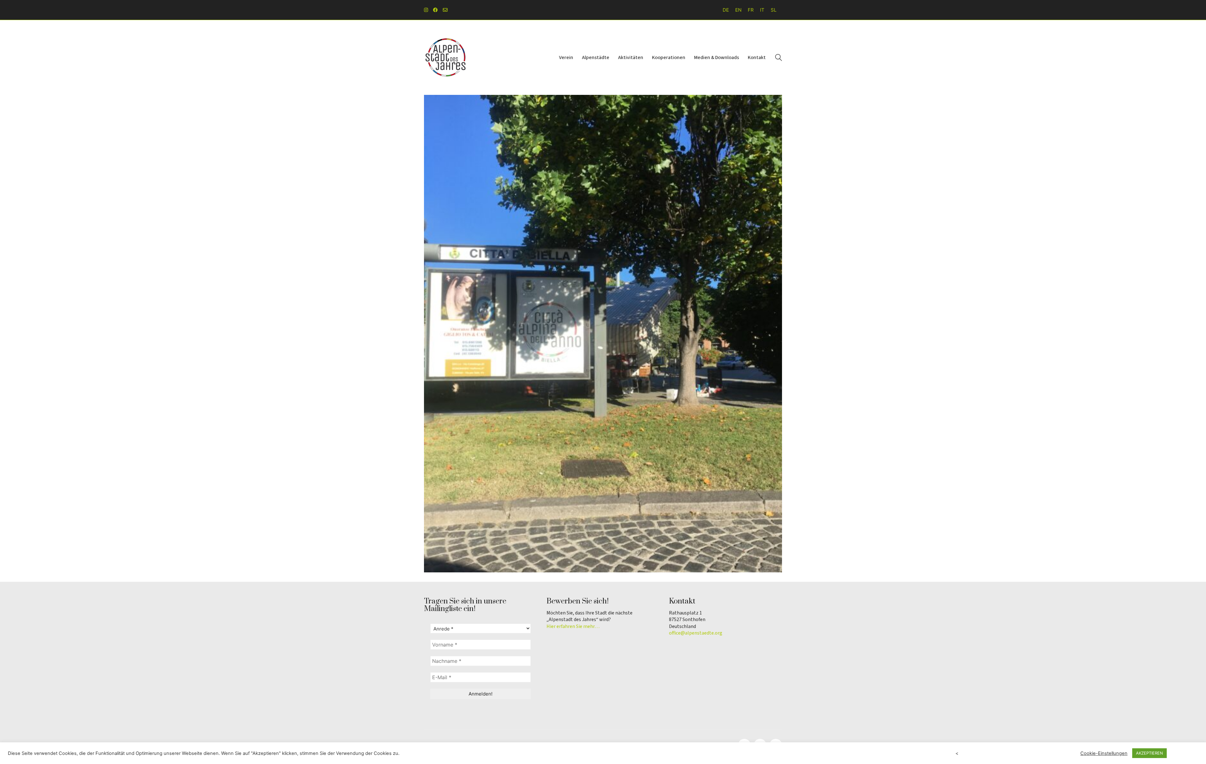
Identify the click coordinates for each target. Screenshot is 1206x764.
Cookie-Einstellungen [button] (1103, 753)
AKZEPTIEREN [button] (1149, 753)
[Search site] (778, 58)
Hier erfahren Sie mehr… (573, 626)
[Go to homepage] (446, 57)
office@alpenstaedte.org (695, 633)
